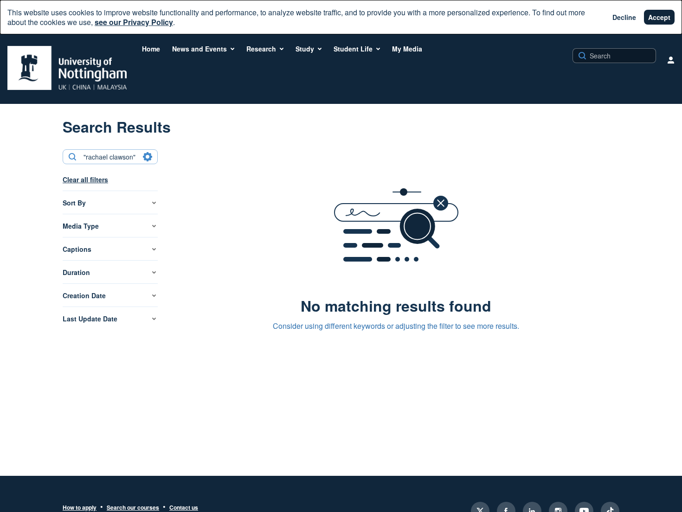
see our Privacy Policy (134, 22)
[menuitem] (151, 48)
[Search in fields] (147, 156)
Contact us (183, 508)
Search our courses (133, 508)
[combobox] (110, 156)
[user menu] (670, 59)
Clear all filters (85, 179)
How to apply (80, 508)
